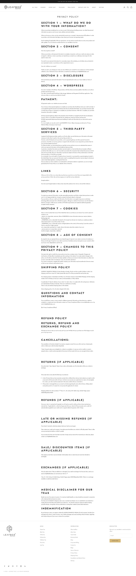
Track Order (73, 534)
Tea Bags (62, 7)
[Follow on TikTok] (21, 566)
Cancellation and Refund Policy (78, 558)
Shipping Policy (74, 555)
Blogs (72, 547)
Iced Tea (42, 545)
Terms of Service (74, 550)
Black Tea (42, 532)
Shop (72, 540)
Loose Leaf (52, 7)
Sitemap (72, 560)
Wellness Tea (43, 540)
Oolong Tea (42, 537)
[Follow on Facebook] (4, 566)
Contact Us (73, 545)
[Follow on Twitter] (8, 566)
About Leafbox (74, 529)
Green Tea (42, 529)
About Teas (73, 532)
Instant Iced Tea (83, 7)
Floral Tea (42, 542)
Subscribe (115, 540)
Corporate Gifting (75, 542)
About (94, 7)
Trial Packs (71, 7)
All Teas (34, 7)
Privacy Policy (74, 553)
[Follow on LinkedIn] (25, 566)
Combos (43, 7)
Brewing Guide (74, 537)
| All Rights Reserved (23, 571)
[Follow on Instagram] (13, 566)
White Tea (42, 534)
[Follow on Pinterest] (17, 566)
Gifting (101, 7)
